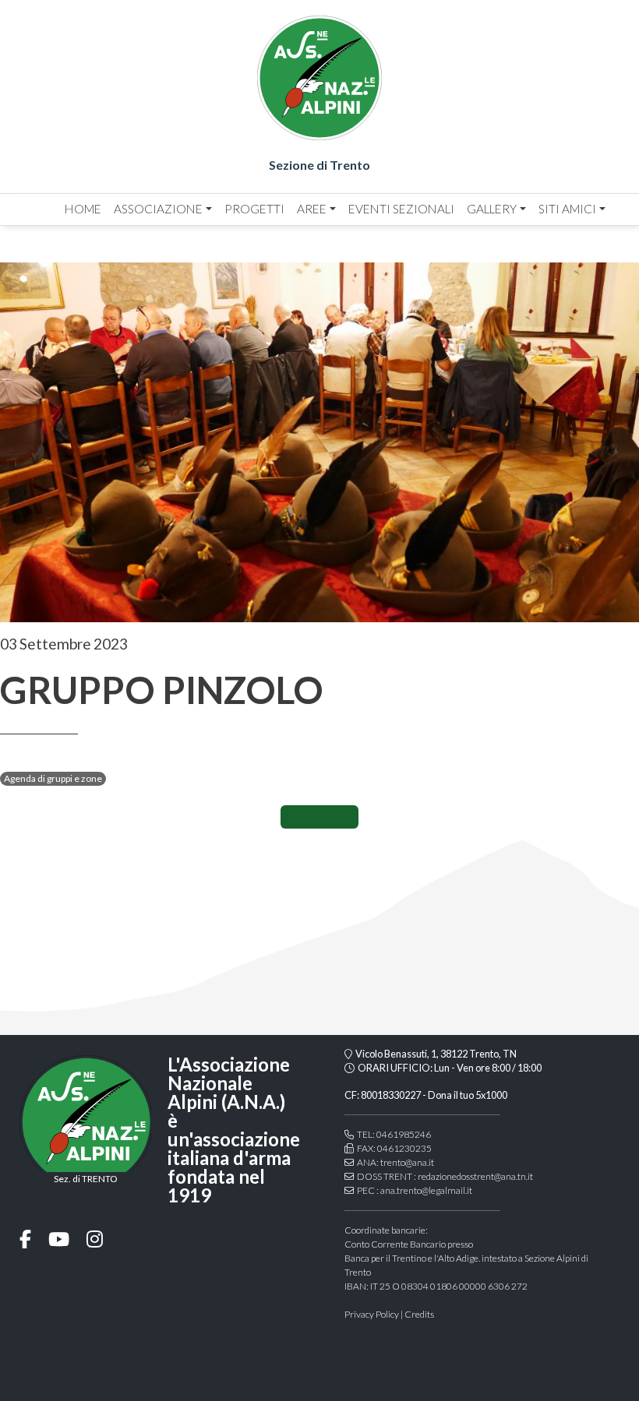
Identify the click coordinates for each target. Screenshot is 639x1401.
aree (312, 209)
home (83, 209)
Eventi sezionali (401, 209)
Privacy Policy (371, 1314)
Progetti (254, 209)
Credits (419, 1314)
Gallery (492, 209)
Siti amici (567, 209)
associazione (158, 209)
